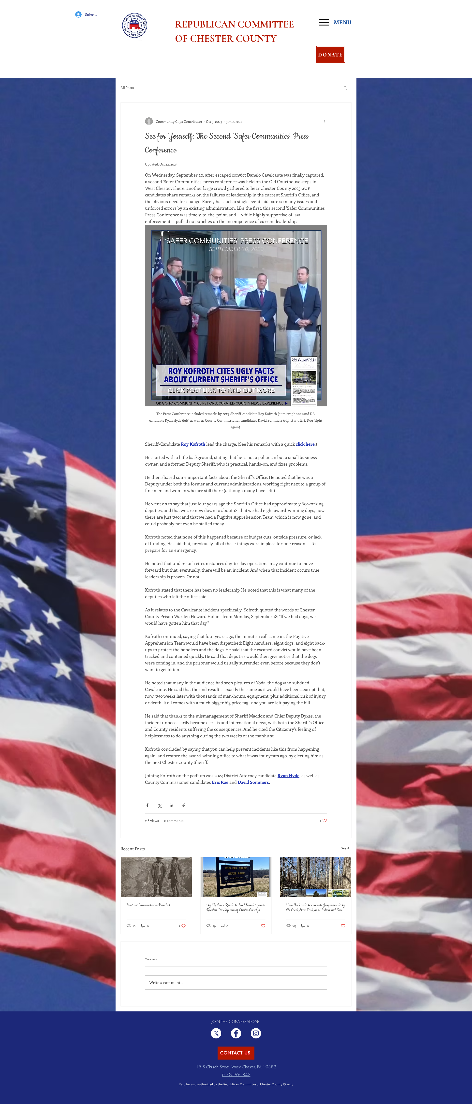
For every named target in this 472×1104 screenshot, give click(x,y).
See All (346, 848)
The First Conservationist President (148, 905)
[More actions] (324, 121)
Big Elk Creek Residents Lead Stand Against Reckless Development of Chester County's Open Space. (235, 908)
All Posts (127, 87)
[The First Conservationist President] (156, 877)
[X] (216, 1033)
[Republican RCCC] (236, 1033)
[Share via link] (183, 805)
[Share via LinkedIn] (171, 805)
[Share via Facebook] (147, 805)
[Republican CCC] (256, 1033)
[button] (345, 88)
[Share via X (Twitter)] (159, 805)
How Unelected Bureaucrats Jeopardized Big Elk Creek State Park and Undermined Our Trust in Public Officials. (315, 908)
